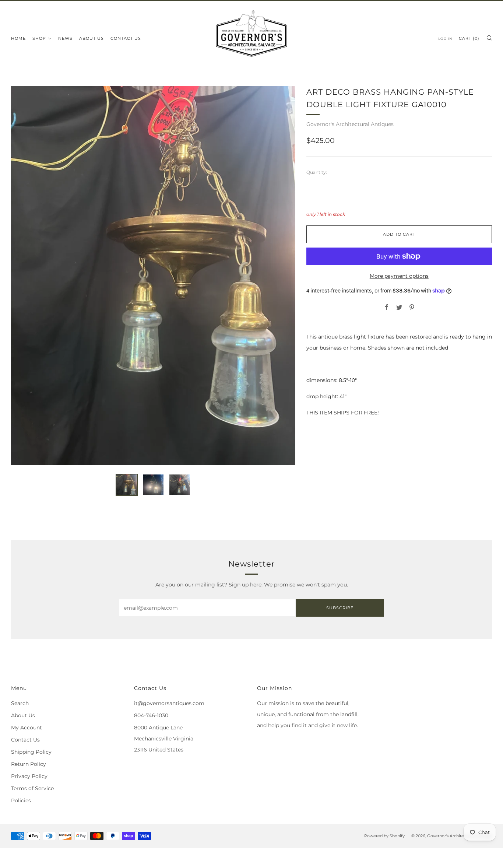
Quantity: (316, 172)
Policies (21, 800)
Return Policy (28, 764)
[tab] (127, 485)
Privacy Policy (29, 776)
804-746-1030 (151, 715)
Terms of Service (32, 788)
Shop (39, 38)
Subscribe (339, 607)
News (65, 38)
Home (18, 38)
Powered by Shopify (384, 835)
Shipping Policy (31, 752)
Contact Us (125, 38)
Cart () (469, 38)
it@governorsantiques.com (169, 703)
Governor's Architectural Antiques (350, 124)
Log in (445, 38)
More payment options (399, 276)
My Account (26, 727)
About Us (91, 38)
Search (20, 703)
